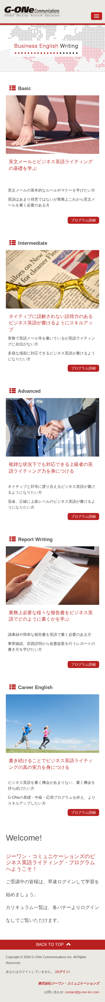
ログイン (62, 971)
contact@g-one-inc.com (82, 992)
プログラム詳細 (83, 220)
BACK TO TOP (50, 944)
